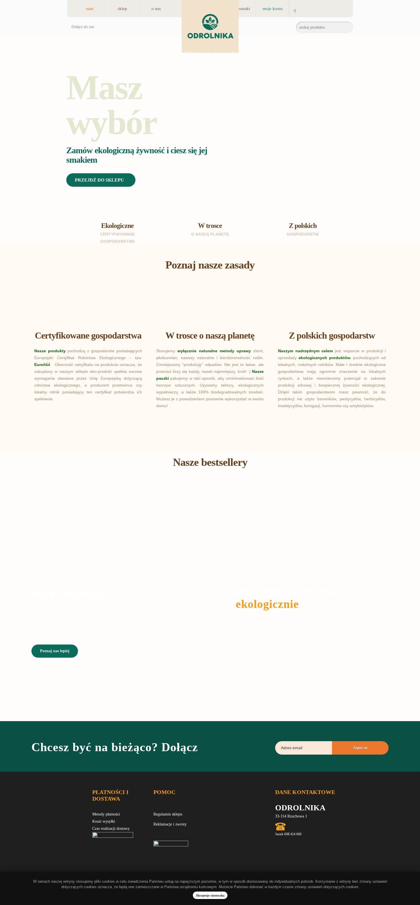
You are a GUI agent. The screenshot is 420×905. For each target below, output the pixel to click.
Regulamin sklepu (167, 814)
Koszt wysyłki (103, 821)
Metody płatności (106, 814)
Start (89, 8)
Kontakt (243, 8)
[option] (210, 139)
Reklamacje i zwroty (170, 824)
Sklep (122, 8)
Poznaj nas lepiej (54, 651)
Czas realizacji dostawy (111, 828)
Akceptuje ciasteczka (210, 895)
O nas (156, 8)
